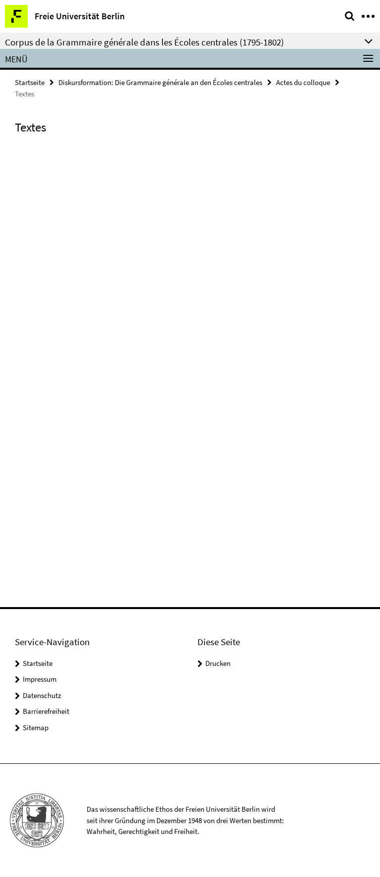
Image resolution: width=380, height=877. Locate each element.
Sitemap (35, 727)
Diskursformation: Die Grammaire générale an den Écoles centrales (160, 82)
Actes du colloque (303, 82)
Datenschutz (42, 695)
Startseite (30, 82)
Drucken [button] (218, 663)
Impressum (39, 679)
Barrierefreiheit (46, 711)
